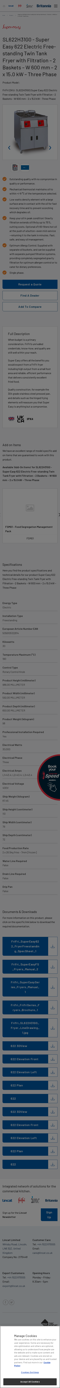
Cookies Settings (30, 1372)
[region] (30, 1357)
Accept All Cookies (30, 1381)
